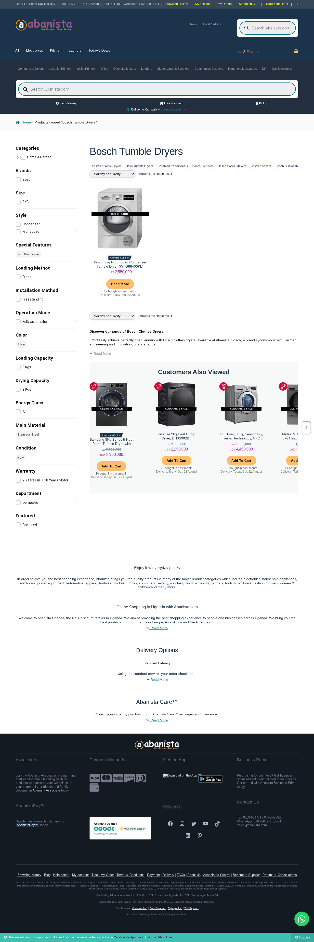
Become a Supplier (246, 875)
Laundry (75, 50)
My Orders (225, 4)
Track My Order (103, 875)
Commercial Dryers (31, 68)
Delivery (168, 875)
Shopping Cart (248, 4)
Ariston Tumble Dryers (106, 166)
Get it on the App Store (129, 937)
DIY (264, 68)
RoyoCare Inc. (158, 908)
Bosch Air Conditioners (172, 166)
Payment (153, 875)
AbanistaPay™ (27, 825)
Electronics (34, 50)
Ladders (146, 68)
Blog (47, 875)
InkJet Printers (86, 68)
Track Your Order (277, 4)
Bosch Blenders (202, 166)
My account (202, 4)
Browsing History (176, 4)
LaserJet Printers (60, 68)
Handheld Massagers (242, 68)
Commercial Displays (209, 68)
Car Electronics (282, 68)
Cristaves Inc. (139, 908)
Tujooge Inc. (175, 908)
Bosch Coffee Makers (232, 166)
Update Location (171, 109)
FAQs (181, 875)
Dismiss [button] (304, 937)
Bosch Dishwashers (288, 166)
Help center (61, 875)
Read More (101, 353)
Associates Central (216, 875)
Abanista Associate (46, 790)
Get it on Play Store (159, 937)
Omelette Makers (124, 68)
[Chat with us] (301, 919)
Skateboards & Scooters (173, 68)
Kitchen (56, 50)
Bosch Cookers (261, 166)
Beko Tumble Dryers (139, 166)
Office (104, 68)
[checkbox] (48, 157)
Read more (120, 284)
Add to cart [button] (111, 466)
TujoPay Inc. (191, 908)
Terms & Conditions (130, 875)
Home (26, 122)
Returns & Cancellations (279, 875)
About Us (194, 875)
